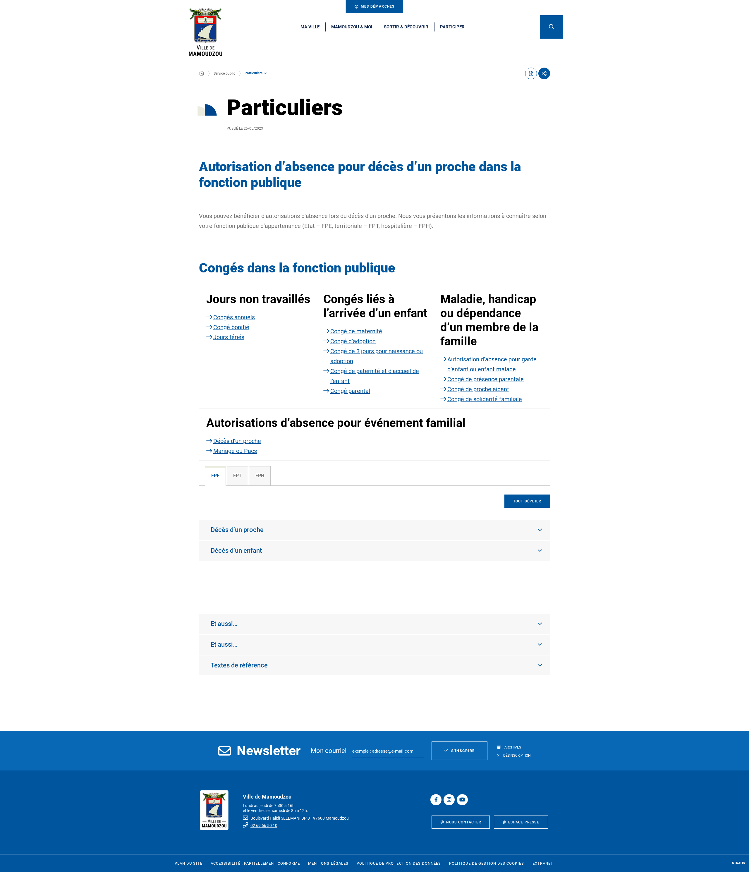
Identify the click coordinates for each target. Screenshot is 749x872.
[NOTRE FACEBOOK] (436, 800)
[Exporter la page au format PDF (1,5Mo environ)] (531, 73)
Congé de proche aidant (478, 389)
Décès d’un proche (237, 440)
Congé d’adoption (353, 341)
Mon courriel (328, 750)
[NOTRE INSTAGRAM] (449, 800)
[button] (551, 27)
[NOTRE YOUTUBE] (462, 800)
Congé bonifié (231, 327)
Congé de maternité (356, 331)
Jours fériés (228, 337)
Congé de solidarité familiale (484, 399)
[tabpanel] (374, 544)
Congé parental (350, 390)
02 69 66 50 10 (263, 825)
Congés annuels (234, 317)
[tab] (215, 476)
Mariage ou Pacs (235, 450)
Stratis (738, 863)
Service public (224, 73)
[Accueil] (201, 73)
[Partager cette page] (544, 73)
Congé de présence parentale (485, 379)
